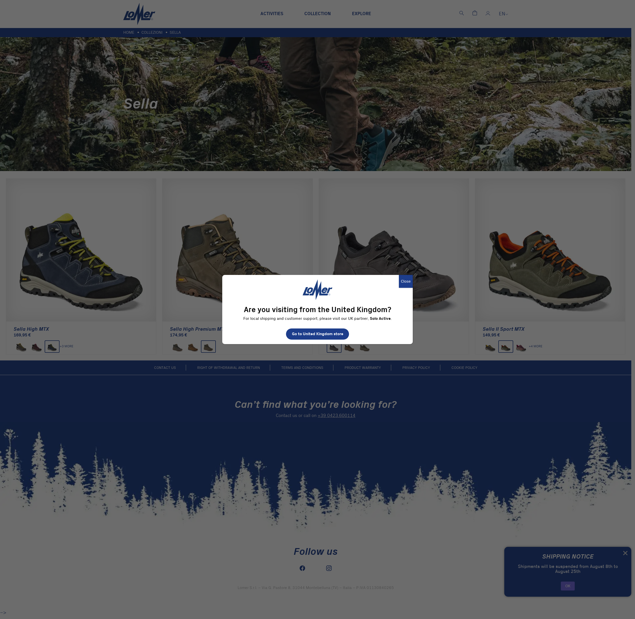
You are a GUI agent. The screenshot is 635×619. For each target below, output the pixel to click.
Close (406, 281)
